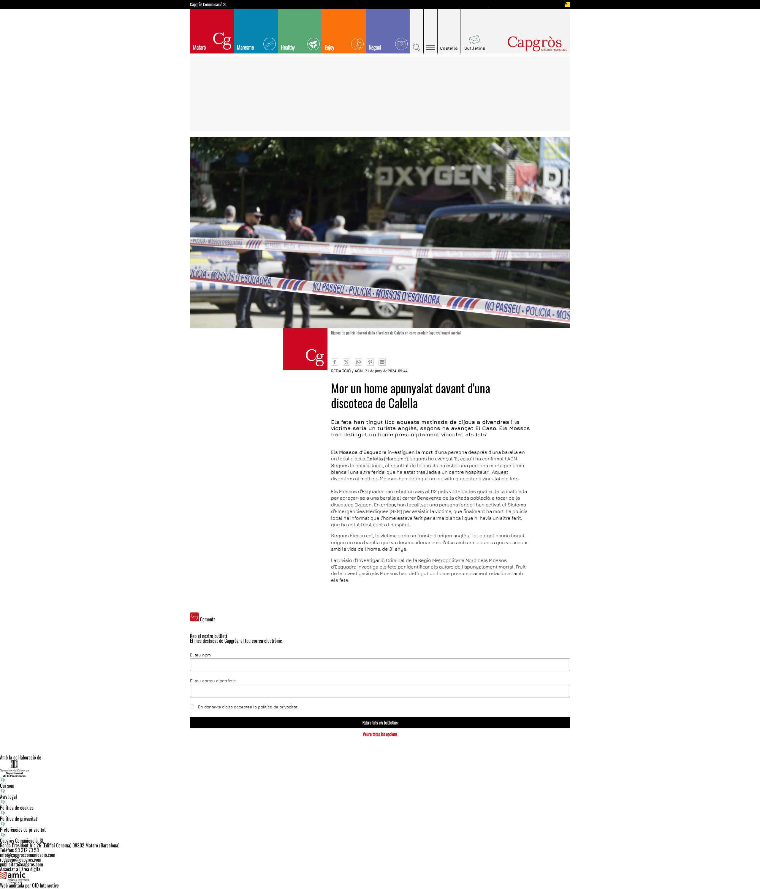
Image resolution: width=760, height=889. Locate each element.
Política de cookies (17, 807)
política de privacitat (277, 706)
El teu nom (200, 655)
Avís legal (8, 796)
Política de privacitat (18, 818)
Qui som (7, 785)
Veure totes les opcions (380, 734)
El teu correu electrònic (213, 680)
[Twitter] (346, 362)
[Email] (382, 362)
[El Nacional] (567, 4)
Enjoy (329, 47)
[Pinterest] (370, 362)
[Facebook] (334, 362)
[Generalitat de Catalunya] (380, 768)
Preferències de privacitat (23, 829)
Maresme (245, 47)
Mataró (199, 47)
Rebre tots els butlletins (380, 722)
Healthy (288, 47)
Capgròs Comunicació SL (208, 4)
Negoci (375, 47)
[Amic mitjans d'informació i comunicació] (380, 877)
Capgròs (525, 43)
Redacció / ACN (347, 370)
